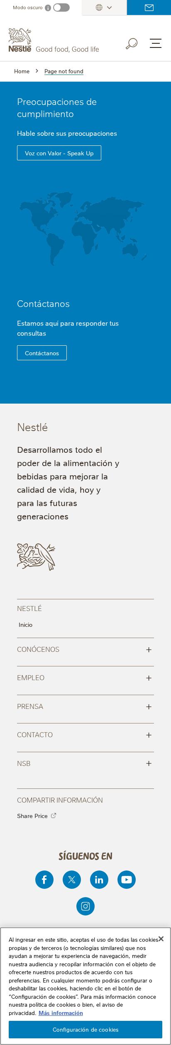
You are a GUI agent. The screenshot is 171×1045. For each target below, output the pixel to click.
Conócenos (84, 648)
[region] (85, 986)
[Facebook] (44, 879)
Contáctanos (43, 303)
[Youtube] (126, 879)
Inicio (25, 624)
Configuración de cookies (85, 1029)
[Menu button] (155, 43)
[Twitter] (72, 879)
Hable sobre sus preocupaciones (68, 132)
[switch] (61, 7)
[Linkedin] (99, 879)
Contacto (149, 7)
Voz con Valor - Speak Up (59, 153)
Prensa (84, 705)
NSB (84, 762)
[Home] (55, 40)
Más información (61, 1012)
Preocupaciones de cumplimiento (57, 107)
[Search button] (137, 42)
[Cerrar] (161, 939)
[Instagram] (85, 906)
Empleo (84, 677)
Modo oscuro (28, 7)
